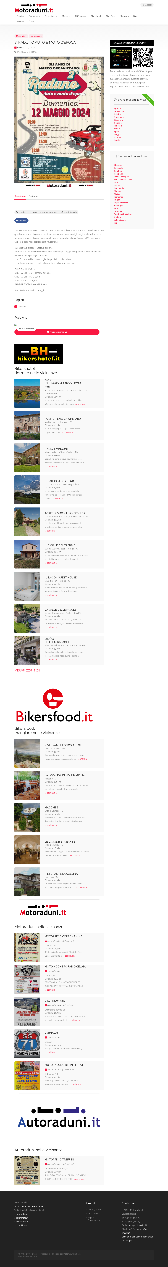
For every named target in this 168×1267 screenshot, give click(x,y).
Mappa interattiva (58, 332)
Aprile (116, 132)
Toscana (22, 306)
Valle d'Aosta (120, 220)
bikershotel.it (22, 1218)
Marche (117, 191)
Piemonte (118, 197)
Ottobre (117, 114)
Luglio (117, 140)
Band (135, 16)
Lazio (116, 182)
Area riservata (94, 1213)
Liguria (117, 185)
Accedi (148, 5)
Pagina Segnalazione (94, 1218)
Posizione (33, 196)
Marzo (117, 129)
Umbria (117, 217)
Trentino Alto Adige (123, 214)
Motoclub (124, 16)
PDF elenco (80, 16)
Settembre (119, 111)
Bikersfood (110, 16)
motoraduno (36, 36)
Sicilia (117, 208)
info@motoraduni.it (138, 1225)
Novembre (119, 117)
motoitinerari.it (22, 1225)
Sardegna (118, 206)
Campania (118, 174)
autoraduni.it (22, 1214)
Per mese (33, 16)
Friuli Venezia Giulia (123, 180)
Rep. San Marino (121, 203)
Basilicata (118, 168)
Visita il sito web (70, 212)
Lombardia (119, 188)
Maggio (117, 134)
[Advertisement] (132, 249)
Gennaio (118, 123)
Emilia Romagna (121, 177)
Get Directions (28, 329)
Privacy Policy (94, 1209)
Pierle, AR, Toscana (26, 52)
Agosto (117, 108)
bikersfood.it (22, 1221)
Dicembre (118, 120)
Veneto (117, 223)
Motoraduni (21, 36)
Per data (20, 16)
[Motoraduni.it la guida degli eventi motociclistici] (34, 8)
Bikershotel (96, 16)
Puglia (117, 200)
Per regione (50, 16)
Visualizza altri (27, 670)
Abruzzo (118, 165)
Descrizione (20, 196)
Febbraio (118, 126)
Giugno (117, 137)
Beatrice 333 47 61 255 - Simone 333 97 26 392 (37, 212)
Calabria (118, 171)
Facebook (22, 220)
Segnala (20, 21)
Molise (117, 194)
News (31, 21)
